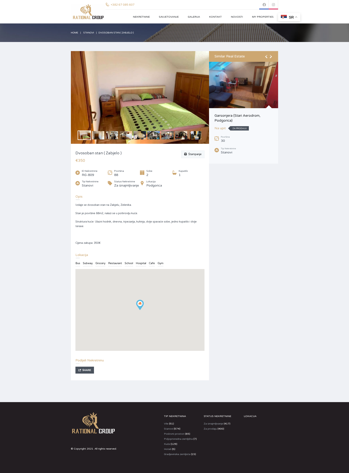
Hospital (141, 263)
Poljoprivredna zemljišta (178, 438)
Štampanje (194, 154)
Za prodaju (210, 428)
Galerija (194, 16)
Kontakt (215, 16)
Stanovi (88, 32)
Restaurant (115, 263)
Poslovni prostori (174, 433)
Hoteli (167, 449)
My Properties (263, 16)
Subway (88, 263)
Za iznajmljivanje (213, 423)
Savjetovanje (169, 16)
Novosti (237, 16)
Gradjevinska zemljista (177, 454)
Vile (166, 423)
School (129, 263)
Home (74, 32)
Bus (77, 263)
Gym (160, 263)
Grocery (100, 263)
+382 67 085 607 (123, 5)
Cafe (152, 263)
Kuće (167, 444)
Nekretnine (141, 16)
